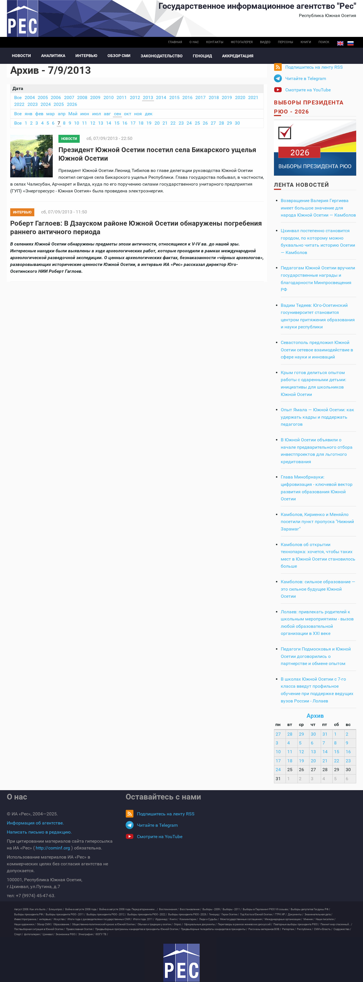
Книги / (174, 919)
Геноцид (202, 56)
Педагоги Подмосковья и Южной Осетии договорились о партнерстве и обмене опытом (316, 656)
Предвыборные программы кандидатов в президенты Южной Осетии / (137, 929)
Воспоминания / (169, 909)
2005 (43, 97)
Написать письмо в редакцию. (39, 832)
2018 (214, 97)
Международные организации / (283, 919)
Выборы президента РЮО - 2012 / (106, 914)
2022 (19, 104)
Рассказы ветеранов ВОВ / (264, 929)
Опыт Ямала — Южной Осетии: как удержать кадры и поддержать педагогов (317, 417)
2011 (122, 97)
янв (28, 113)
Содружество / (342, 929)
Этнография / (86, 934)
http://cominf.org (53, 848)
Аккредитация (237, 56)
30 (237, 123)
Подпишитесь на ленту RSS (314, 67)
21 (165, 123)
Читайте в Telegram (305, 78)
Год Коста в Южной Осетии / (257, 914)
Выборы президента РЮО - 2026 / (188, 914)
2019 (227, 97)
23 (181, 123)
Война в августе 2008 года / (81, 909)
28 (221, 123)
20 (157, 123)
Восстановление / (190, 909)
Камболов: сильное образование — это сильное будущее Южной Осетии (318, 589)
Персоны (285, 42)
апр (62, 113)
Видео (265, 42)
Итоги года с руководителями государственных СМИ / (99, 919)
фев (39, 113)
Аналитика (53, 55)
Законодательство (162, 56)
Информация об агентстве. (35, 823)
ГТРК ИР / (281, 914)
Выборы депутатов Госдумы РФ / (310, 909)
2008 (82, 97)
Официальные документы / (200, 924)
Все (18, 97)
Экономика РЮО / (66, 934)
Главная (175, 42)
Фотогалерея (242, 42)
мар (50, 113)
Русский (350, 43)
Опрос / (178, 924)
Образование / (62, 924)
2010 (109, 97)
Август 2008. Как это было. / (31, 909)
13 (100, 123)
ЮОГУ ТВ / (102, 934)
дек (149, 113)
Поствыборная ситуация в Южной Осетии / (39, 929)
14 (108, 123)
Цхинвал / (48, 934)
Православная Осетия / (80, 929)
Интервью (86, 55)
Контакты (214, 42)
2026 (72, 104)
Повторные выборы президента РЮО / (296, 924)
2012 (135, 97)
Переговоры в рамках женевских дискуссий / (245, 924)
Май (72, 113)
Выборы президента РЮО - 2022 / (147, 914)
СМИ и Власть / (323, 929)
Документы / (295, 914)
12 (92, 123)
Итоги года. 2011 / (143, 919)
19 (148, 123)
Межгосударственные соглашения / (241, 919)
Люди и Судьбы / (209, 919)
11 (84, 123)
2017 (200, 97)
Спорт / (18, 934)
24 (189, 123)
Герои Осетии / (230, 914)
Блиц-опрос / (56, 909)
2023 (33, 104)
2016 (187, 97)
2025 (59, 104)
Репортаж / (289, 929)
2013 (148, 97)
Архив (315, 715)
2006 (56, 97)
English (340, 43)
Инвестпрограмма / (26, 919)
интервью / (45, 919)
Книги (306, 42)
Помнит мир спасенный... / (336, 924)
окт (127, 113)
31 (325, 734)
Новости (21, 55)
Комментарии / (189, 919)
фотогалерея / (32, 934)
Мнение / (309, 919)
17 (133, 123)
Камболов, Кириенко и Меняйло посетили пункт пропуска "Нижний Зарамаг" (317, 522)
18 (140, 123)
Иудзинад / (161, 919)
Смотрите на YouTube (308, 90)
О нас (194, 42)
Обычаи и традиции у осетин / (155, 924)
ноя (138, 113)
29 (229, 123)
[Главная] (181, 963)
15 (116, 123)
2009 (95, 97)
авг (107, 113)
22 (173, 123)
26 (205, 123)
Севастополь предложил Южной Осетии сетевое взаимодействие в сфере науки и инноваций (317, 350)
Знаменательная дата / (318, 914)
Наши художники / (25, 924)
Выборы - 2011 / (232, 909)
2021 (253, 97)
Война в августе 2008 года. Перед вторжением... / (128, 909)
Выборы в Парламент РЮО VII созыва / (266, 909)
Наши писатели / (325, 919)
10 (76, 123)
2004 (30, 97)
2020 (240, 97)
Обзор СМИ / (44, 924)
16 (124, 123)
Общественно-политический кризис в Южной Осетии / (104, 924)
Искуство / (60, 919)
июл (96, 113)
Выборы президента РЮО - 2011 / (65, 914)
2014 (161, 97)
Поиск (323, 42)
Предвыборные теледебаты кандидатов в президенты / (214, 929)
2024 (46, 104)
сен (117, 113)
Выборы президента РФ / (29, 914)
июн (84, 113)
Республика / (305, 929)
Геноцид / (214, 914)
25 (197, 123)
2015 (174, 97)
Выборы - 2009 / (211, 909)
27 (213, 123)
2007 (69, 97)
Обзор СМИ (118, 55)
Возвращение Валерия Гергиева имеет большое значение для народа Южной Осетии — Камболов (318, 208)
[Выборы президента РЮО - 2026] (315, 147)
